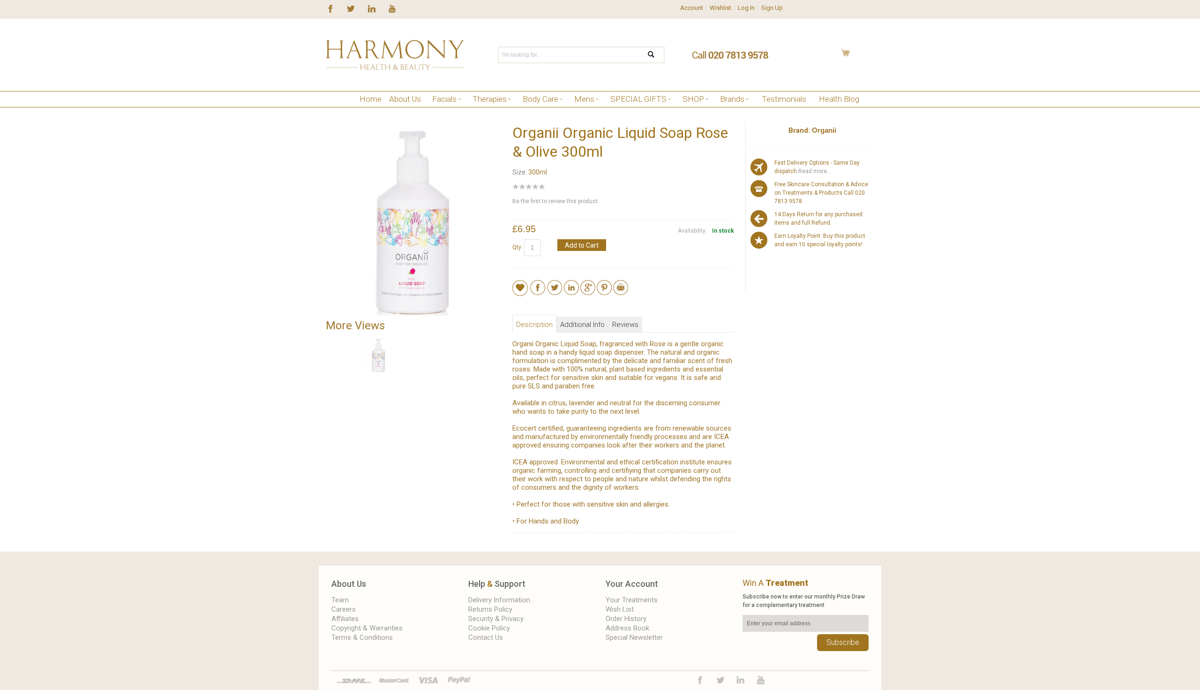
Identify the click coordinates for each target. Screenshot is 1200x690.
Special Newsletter (634, 637)
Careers (343, 609)
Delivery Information (499, 600)
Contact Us (485, 637)
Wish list (620, 609)
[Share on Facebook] (538, 284)
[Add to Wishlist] (520, 287)
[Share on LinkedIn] (571, 284)
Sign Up (772, 7)
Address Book (627, 628)
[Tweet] (554, 284)
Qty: (517, 247)
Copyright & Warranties (367, 628)
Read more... (814, 171)
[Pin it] (604, 284)
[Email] (620, 284)
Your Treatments (632, 600)
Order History (626, 618)
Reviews (625, 324)
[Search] (657, 55)
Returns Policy (490, 609)
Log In (746, 7)
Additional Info (582, 324)
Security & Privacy (496, 618)
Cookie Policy (489, 628)
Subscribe (842, 642)
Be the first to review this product (555, 201)
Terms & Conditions (362, 637)
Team (340, 600)
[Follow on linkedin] (371, 8)
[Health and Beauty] (395, 55)
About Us (348, 584)
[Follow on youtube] (392, 8)
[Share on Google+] (587, 284)
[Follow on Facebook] (330, 8)
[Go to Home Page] (329, 111)
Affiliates (345, 618)
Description (534, 324)
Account (691, 7)
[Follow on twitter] (351, 8)
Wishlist (720, 7)
